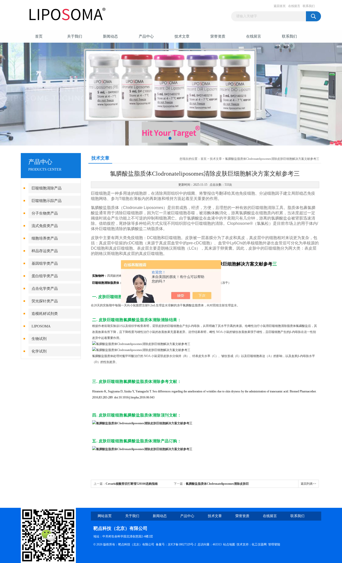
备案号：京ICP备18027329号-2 (176, 544)
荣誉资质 (217, 36)
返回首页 (280, 6)
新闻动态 (110, 36)
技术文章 (182, 36)
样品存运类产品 (45, 251)
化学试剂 (39, 351)
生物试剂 (39, 339)
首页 (39, 36)
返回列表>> (308, 483)
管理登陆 (274, 544)
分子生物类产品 (45, 213)
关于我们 (74, 36)
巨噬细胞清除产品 (47, 188)
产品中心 (146, 36)
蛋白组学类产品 (45, 276)
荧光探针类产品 (45, 301)
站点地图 (229, 544)
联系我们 (309, 6)
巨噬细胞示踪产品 (47, 201)
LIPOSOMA (41, 326)
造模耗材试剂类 (45, 314)
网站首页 (105, 516)
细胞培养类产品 (45, 238)
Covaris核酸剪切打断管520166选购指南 (132, 483)
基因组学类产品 (45, 263)
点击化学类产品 (45, 289)
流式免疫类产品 (45, 226)
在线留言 (294, 6)
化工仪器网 (259, 544)
